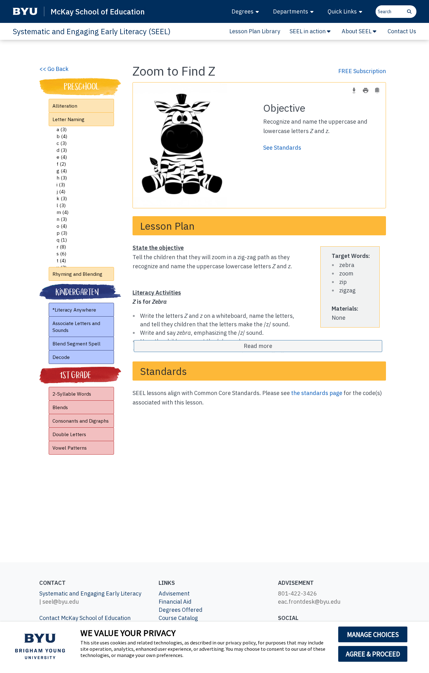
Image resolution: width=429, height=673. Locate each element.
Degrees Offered (181, 609)
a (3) (62, 129)
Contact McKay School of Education (85, 618)
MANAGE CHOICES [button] (373, 634)
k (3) (62, 198)
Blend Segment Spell (76, 343)
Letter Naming (68, 119)
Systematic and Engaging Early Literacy (90, 593)
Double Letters (69, 434)
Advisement (174, 593)
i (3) (61, 184)
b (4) (62, 136)
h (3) (62, 177)
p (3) (62, 233)
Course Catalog (178, 618)
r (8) (61, 246)
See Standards (282, 147)
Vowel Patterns (69, 448)
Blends (60, 407)
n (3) (62, 219)
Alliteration (64, 106)
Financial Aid (175, 601)
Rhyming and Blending (77, 274)
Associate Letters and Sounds (76, 326)
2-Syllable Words (71, 394)
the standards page (316, 393)
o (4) (62, 226)
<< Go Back (53, 68)
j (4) (61, 191)
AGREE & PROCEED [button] (373, 653)
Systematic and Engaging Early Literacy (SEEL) (92, 31)
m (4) (62, 212)
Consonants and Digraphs (80, 421)
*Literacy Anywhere (74, 310)
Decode (61, 357)
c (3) (62, 143)
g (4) (62, 171)
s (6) (61, 253)
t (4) (61, 260)
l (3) (61, 205)
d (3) (62, 150)
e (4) (62, 157)
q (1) (62, 240)
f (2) (61, 164)
